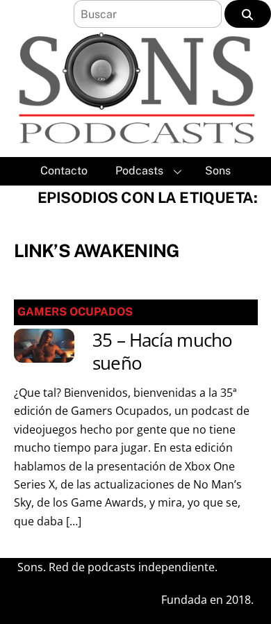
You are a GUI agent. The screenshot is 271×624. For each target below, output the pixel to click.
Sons (218, 170)
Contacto (64, 170)
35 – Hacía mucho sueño (162, 351)
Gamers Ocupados (75, 311)
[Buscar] (247, 14)
